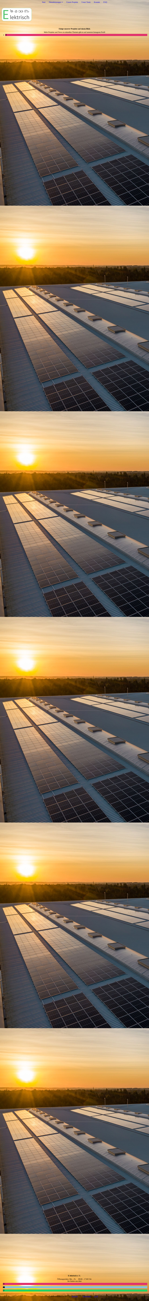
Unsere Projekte (72, 2)
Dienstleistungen (55, 2)
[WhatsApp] (4, 1290)
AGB (96, 1296)
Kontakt (97, 2)
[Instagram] (6, 35)
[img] (74, 14)
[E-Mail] (4, 1287)
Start (43, 2)
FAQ (105, 2)
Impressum (87, 1296)
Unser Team (85, 2)
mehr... (4, 1254)
